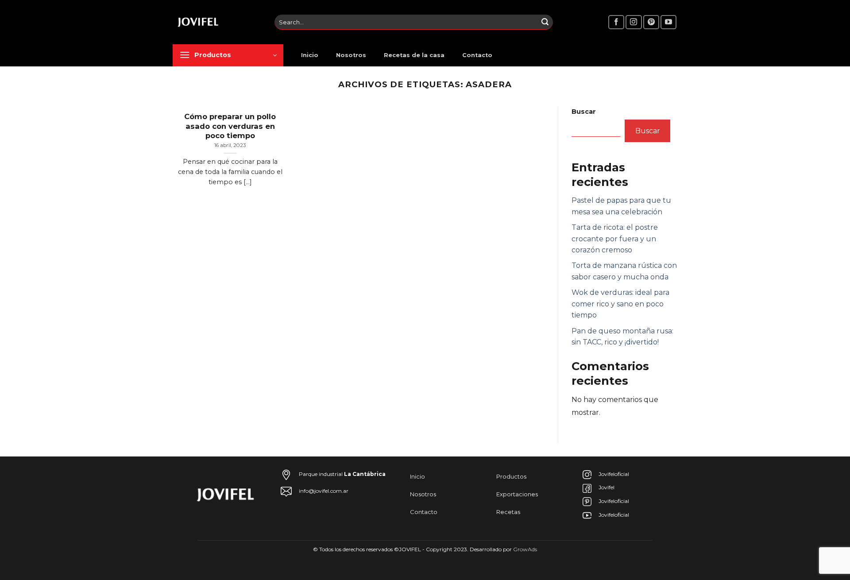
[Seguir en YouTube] (668, 22)
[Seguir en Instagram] (633, 22)
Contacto (477, 55)
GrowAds (525, 549)
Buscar (584, 112)
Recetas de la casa (414, 55)
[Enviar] (544, 22)
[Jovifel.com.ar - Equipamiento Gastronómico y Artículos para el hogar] (217, 22)
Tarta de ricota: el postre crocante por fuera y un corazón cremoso (615, 238)
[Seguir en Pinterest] (651, 22)
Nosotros (351, 55)
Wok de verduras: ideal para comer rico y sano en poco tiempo (620, 303)
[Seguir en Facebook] (616, 22)
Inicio (309, 55)
